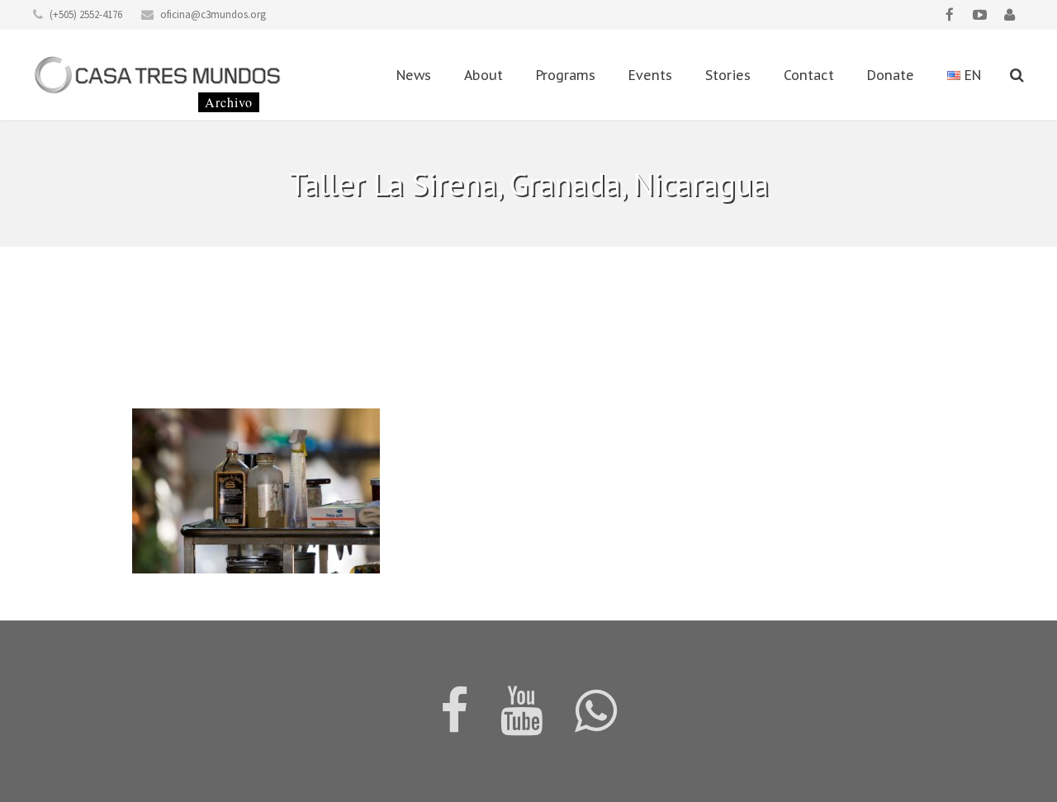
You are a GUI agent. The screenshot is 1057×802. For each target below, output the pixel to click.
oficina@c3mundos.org (213, 14)
